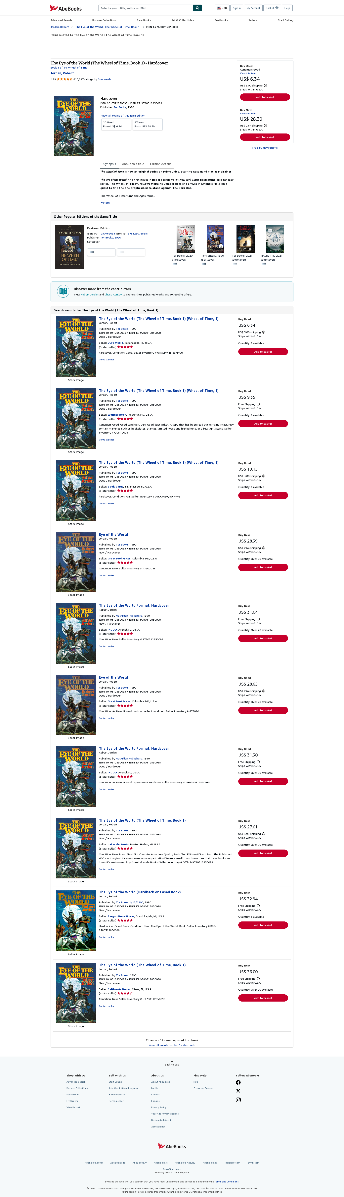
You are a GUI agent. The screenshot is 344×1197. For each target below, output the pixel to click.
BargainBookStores (121, 916)
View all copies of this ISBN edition (123, 115)
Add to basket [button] (265, 97)
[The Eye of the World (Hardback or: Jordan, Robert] (76, 950)
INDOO (112, 629)
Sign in (237, 8)
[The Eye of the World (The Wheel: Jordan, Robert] (76, 376)
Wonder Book (117, 414)
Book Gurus (115, 486)
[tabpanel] (167, 187)
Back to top (172, 1064)
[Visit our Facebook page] (238, 1083)
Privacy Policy (158, 1107)
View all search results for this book (172, 1045)
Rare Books (144, 20)
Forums (155, 1100)
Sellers (252, 20)
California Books (119, 989)
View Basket (73, 1107)
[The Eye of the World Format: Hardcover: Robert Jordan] (76, 662)
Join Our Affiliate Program (123, 1088)
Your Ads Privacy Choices (165, 1113)
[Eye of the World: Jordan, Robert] (76, 590)
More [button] (106, 202)
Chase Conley (113, 294)
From (112, 124)
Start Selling (285, 20)
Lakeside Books (118, 844)
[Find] (197, 8)
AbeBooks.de (117, 1162)
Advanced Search (61, 20)
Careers (155, 1094)
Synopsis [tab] (109, 164)
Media (154, 1088)
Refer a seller (116, 1100)
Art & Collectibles (182, 20)
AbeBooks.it (160, 1162)
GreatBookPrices (119, 558)
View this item (248, 73)
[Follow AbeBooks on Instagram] (238, 1100)
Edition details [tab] (160, 164)
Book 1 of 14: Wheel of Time (69, 67)
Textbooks (221, 20)
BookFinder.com (172, 1171)
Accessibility (158, 1126)
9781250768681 (138, 233)
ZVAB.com (253, 1162)
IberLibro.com (232, 1162)
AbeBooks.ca (210, 1162)
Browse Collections (104, 20)
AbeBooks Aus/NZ (185, 1162)
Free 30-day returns (265, 147)
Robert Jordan (90, 294)
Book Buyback (117, 1094)
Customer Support (204, 1088)
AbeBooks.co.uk (94, 1162)
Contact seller (106, 359)
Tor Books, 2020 (110, 237)
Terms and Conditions (227, 1181)
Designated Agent (161, 1120)
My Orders (72, 1100)
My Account (253, 8)
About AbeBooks (160, 1081)
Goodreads (104, 79)
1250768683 (107, 233)
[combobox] (145, 8)
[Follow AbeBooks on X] (238, 1091)
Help (287, 8)
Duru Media (115, 342)
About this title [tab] (133, 164)
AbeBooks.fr (140, 1162)
